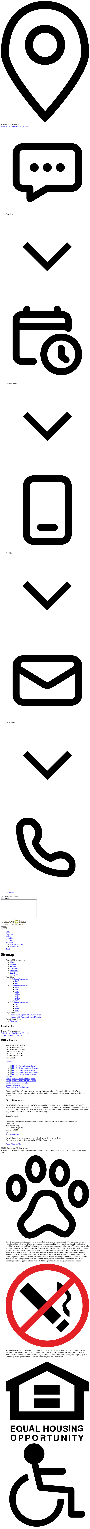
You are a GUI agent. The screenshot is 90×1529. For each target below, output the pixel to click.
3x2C (17, 1011)
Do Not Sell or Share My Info (17, 1083)
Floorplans (9, 934)
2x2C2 (17, 998)
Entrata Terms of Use (13, 1144)
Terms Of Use (15, 1021)
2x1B (17, 987)
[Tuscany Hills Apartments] (14, 925)
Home (8, 932)
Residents (9, 942)
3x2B (17, 1006)
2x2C (17, 996)
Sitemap (9, 1077)
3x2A (17, 1004)
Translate (9, 1062)
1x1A (17, 981)
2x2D (17, 1000)
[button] (47, 1238)
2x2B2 (17, 994)
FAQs (12, 973)
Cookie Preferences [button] (13, 1085)
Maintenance (15, 946)
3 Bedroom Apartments (19, 1002)
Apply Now (14, 975)
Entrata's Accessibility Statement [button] (18, 1087)
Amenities (9, 938)
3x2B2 (17, 1008)
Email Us (18, 1035)
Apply (8, 949)
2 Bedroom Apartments (19, 985)
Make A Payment (16, 944)
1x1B (17, 983)
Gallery (8, 936)
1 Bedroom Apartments (19, 979)
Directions (9, 940)
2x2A (17, 990)
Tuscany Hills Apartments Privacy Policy (25, 1015)
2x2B (17, 992)
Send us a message (12, 1134)
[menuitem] (47, 932)
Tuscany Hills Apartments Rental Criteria (25, 1017)
